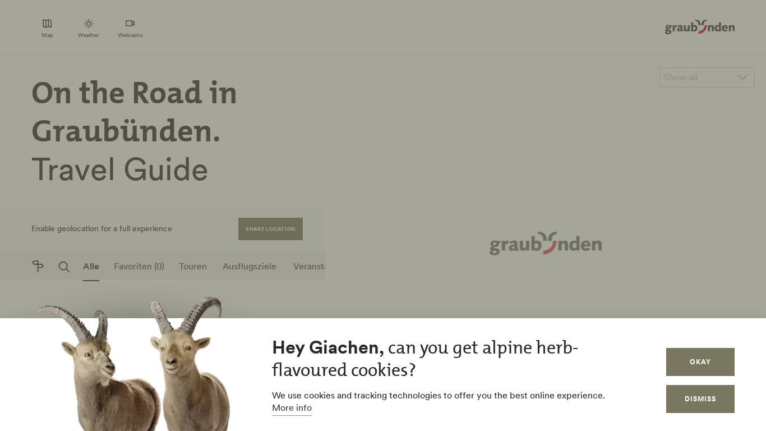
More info (292, 407)
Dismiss (700, 399)
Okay (700, 361)
